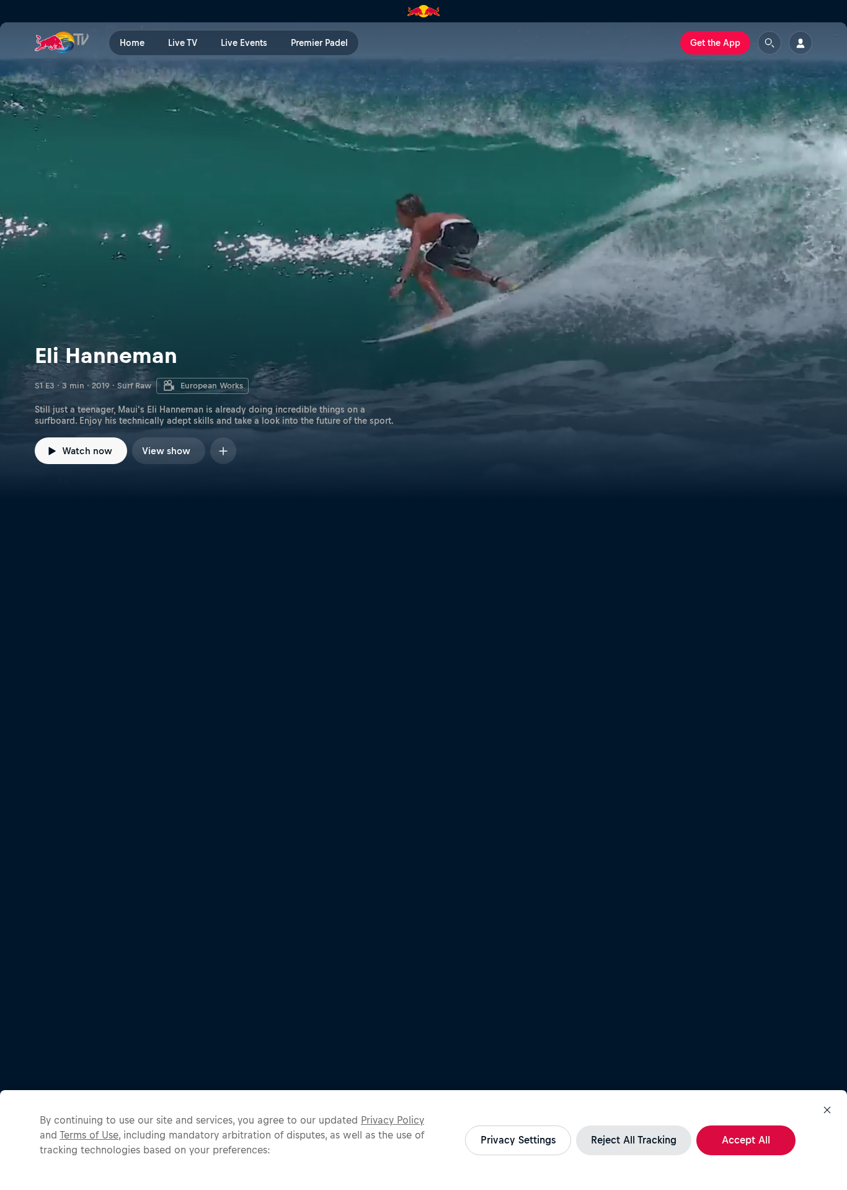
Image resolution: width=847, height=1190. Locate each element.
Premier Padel (319, 43)
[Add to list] (223, 450)
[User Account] (800, 43)
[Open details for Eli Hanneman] (423, 260)
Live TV (182, 43)
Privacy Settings (518, 1139)
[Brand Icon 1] (423, 11)
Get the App (715, 43)
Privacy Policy (392, 1119)
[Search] (769, 43)
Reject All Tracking (633, 1139)
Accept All (746, 1139)
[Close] (827, 1110)
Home (132, 43)
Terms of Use (89, 1134)
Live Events (244, 43)
